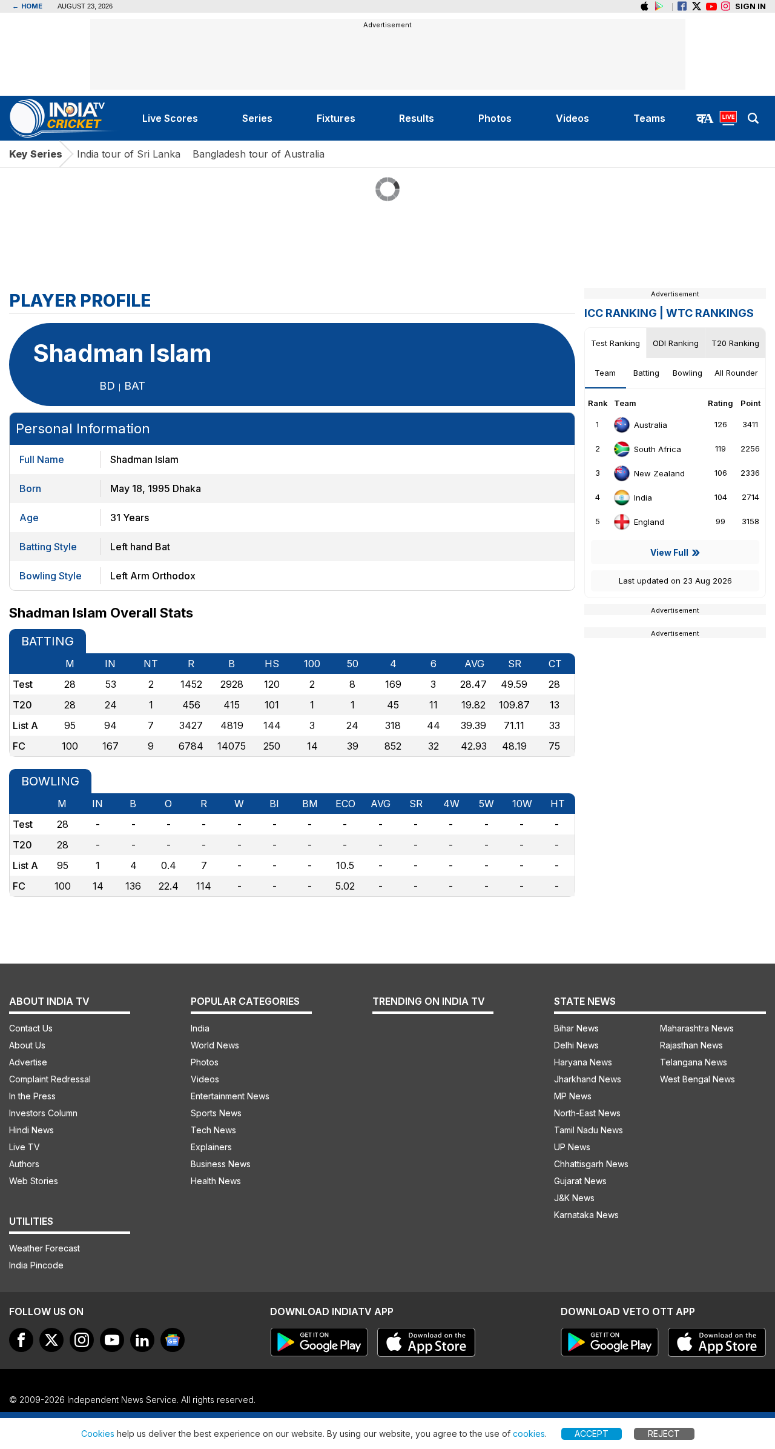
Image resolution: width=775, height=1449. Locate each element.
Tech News (213, 1130)
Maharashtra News (697, 1028)
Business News (221, 1164)
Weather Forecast (44, 1248)
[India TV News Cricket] (64, 118)
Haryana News (583, 1062)
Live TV (24, 1147)
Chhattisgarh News (591, 1164)
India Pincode (36, 1265)
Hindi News (31, 1130)
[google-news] (172, 1340)
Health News (216, 1181)
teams (649, 118)
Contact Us (31, 1028)
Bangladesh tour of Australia (259, 154)
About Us (27, 1045)
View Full (669, 552)
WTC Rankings (710, 313)
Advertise (28, 1062)
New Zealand (659, 473)
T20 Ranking (735, 343)
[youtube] (112, 1340)
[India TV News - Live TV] (728, 118)
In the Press (32, 1096)
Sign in (750, 6)
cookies (529, 1433)
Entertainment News (230, 1096)
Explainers (211, 1147)
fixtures (336, 118)
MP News (573, 1096)
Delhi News (576, 1045)
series (257, 118)
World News (215, 1045)
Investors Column (43, 1113)
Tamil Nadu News (588, 1130)
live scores (170, 118)
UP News (572, 1147)
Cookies (97, 1433)
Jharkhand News (587, 1079)
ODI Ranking (676, 343)
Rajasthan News (691, 1045)
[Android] (659, 6)
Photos (205, 1062)
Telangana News (693, 1062)
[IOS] (644, 6)
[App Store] (426, 1342)
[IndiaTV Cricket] (711, 6)
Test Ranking (615, 343)
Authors (24, 1164)
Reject (664, 1433)
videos (572, 118)
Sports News (216, 1113)
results (416, 118)
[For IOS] (717, 1342)
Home (27, 6)
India (643, 497)
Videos (205, 1079)
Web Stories (33, 1181)
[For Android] (610, 1342)
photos (495, 118)
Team (605, 373)
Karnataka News (586, 1215)
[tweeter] (51, 1340)
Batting (646, 373)
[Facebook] (682, 6)
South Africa (657, 449)
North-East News (587, 1113)
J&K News (574, 1198)
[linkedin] (142, 1340)
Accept (591, 1433)
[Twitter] (696, 6)
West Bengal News (697, 1079)
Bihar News (576, 1028)
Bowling (687, 373)
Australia (650, 425)
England (649, 522)
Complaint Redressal (50, 1079)
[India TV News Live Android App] (319, 1342)
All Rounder (736, 373)
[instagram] (725, 6)
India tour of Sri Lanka (128, 154)
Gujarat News (580, 1181)
